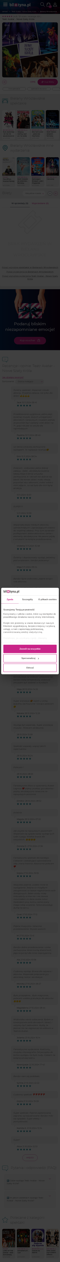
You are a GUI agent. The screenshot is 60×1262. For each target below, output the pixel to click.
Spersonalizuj (28, 658)
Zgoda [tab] (10, 599)
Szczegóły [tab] (27, 599)
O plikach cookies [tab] (47, 599)
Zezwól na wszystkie (30, 649)
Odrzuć (30, 667)
